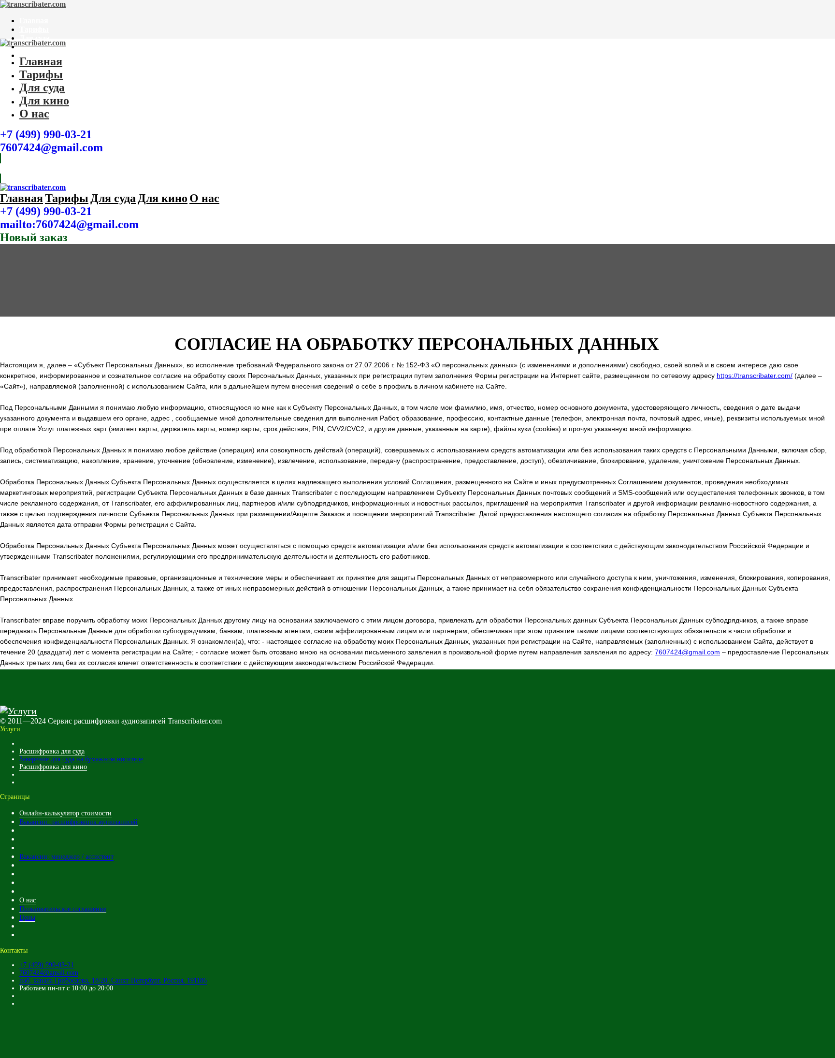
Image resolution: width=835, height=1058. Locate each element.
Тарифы (34, 29)
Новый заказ (34, 237)
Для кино (44, 100)
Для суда (34, 38)
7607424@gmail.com (51, 147)
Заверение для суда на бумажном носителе (81, 759)
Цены (27, 917)
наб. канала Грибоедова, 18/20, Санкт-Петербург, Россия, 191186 (113, 980)
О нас (34, 113)
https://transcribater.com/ (754, 375)
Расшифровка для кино (53, 766)
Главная (33, 20)
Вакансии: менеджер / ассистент (66, 856)
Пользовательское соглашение (62, 909)
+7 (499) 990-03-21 (46, 134)
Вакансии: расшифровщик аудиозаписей (78, 822)
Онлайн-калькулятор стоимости (65, 813)
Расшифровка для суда (52, 751)
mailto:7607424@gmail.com (69, 224)
